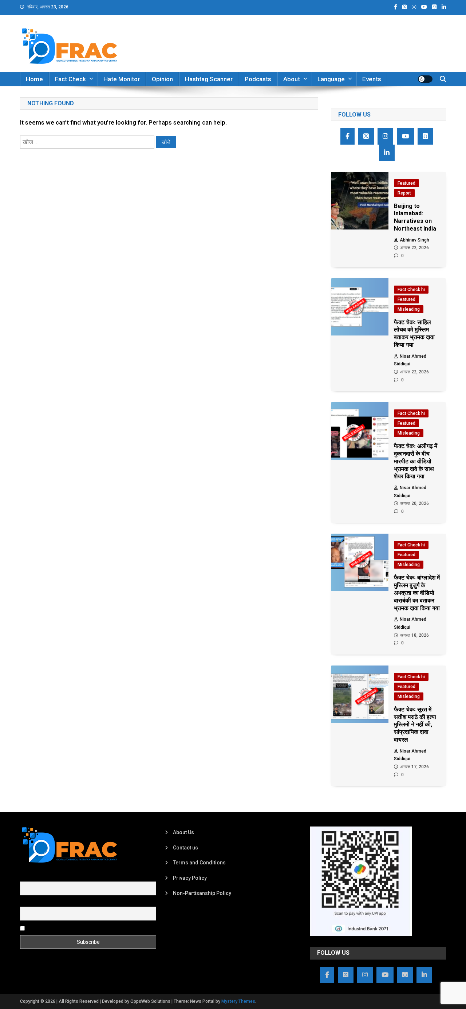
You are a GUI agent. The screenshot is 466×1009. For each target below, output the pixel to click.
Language (331, 79)
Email (26, 903)
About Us (183, 832)
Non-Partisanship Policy (202, 893)
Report (404, 193)
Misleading (409, 309)
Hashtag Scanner (209, 79)
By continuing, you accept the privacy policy (77, 928)
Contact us (185, 848)
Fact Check (70, 79)
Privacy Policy (190, 878)
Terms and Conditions (199, 862)
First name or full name (46, 877)
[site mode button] (425, 79)
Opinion (162, 79)
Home (34, 79)
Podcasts (258, 79)
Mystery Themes (238, 1001)
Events (371, 79)
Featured (406, 183)
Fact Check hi (411, 289)
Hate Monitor (121, 79)
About (291, 79)
